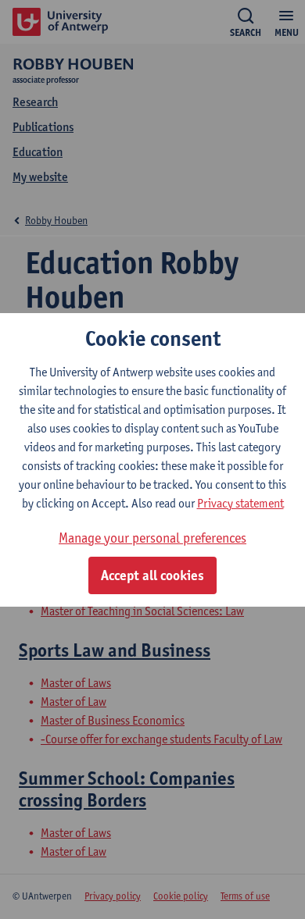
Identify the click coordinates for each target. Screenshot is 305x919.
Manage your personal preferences (152, 537)
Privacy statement (240, 503)
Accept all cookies (152, 575)
